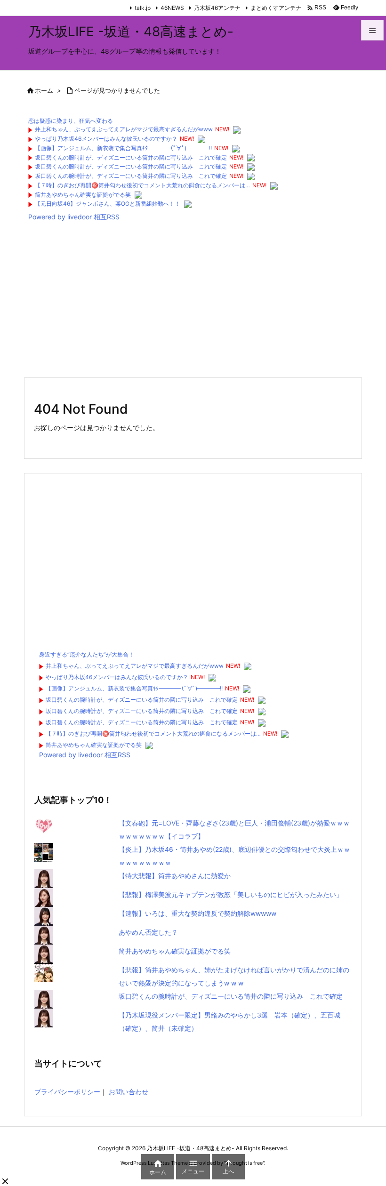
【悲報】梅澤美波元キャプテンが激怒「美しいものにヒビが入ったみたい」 (231, 894)
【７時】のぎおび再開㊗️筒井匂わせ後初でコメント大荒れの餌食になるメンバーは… (142, 185)
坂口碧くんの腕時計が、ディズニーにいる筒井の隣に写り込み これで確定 (131, 157)
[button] (5, 1181)
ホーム (44, 90)
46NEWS (172, 7)
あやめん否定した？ (148, 932)
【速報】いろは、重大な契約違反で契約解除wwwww (197, 913)
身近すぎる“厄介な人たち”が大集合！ (86, 654)
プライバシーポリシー (67, 1092)
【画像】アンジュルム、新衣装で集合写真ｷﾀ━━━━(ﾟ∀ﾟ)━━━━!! (123, 148)
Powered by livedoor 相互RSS (74, 217)
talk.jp (143, 7)
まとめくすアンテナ (275, 7)
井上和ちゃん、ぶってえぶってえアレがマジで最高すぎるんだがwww (124, 129)
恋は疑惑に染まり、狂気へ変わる (70, 120)
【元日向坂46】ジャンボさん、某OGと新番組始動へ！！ (107, 203)
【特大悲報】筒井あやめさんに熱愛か (175, 876)
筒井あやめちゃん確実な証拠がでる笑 (83, 194)
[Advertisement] (193, 302)
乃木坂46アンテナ (217, 7)
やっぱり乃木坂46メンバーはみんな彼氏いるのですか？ (106, 138)
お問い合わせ (128, 1092)
